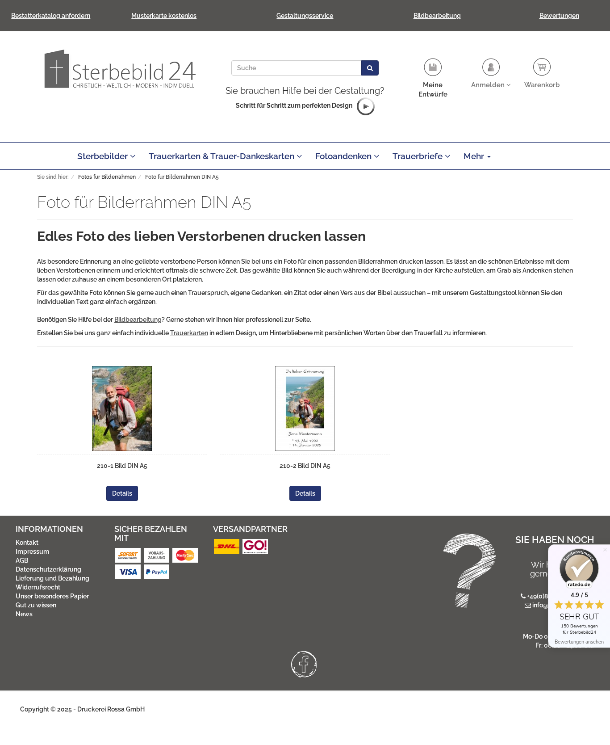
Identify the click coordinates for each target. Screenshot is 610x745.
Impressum (32, 551)
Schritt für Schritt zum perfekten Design (294, 105)
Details (122, 493)
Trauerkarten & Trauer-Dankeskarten (223, 156)
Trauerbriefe (419, 156)
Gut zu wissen (36, 605)
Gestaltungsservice (304, 15)
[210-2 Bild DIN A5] (305, 408)
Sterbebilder (103, 156)
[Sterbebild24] (120, 68)
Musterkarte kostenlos (163, 15)
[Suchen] (370, 68)
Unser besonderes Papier (52, 596)
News (24, 614)
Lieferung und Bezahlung (52, 578)
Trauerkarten (189, 333)
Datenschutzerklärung (48, 569)
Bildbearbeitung (437, 15)
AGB (22, 560)
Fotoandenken (344, 156)
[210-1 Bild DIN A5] (122, 408)
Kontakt (27, 542)
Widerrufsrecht (38, 587)
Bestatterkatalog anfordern (50, 15)
